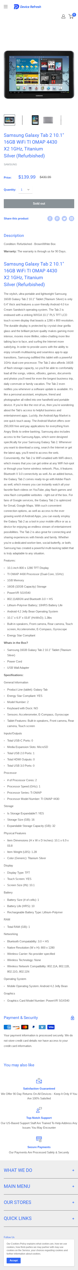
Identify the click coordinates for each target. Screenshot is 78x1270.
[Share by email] (71, 218)
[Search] (53, 15)
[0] (71, 16)
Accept (14, 1260)
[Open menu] (6, 6)
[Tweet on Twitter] (64, 218)
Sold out (39, 203)
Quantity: (10, 189)
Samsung (10, 164)
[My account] (63, 16)
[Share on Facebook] (50, 218)
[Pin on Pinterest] (57, 218)
